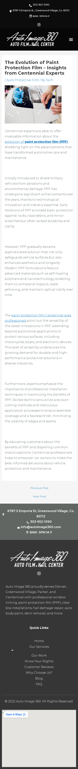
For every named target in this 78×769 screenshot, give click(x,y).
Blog (39, 678)
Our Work (39, 655)
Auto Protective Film (22, 80)
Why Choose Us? (39, 672)
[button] (71, 39)
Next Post (39, 496)
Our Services (39, 647)
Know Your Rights (39, 661)
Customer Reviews (39, 667)
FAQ (39, 684)
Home (39, 641)
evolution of (36, 142)
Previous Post (39, 488)
